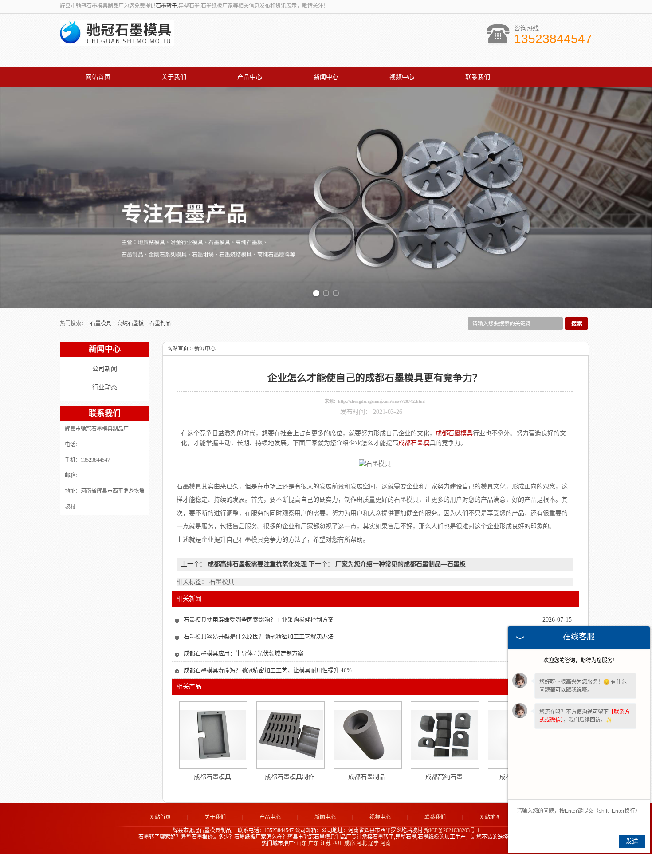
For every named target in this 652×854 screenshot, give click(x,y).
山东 (301, 843)
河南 (385, 843)
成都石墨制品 (366, 777)
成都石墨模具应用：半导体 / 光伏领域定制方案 (243, 653)
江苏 (325, 843)
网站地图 (490, 817)
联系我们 (477, 77)
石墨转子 (166, 6)
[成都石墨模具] (213, 734)
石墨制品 (160, 323)
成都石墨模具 (212, 777)
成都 (349, 843)
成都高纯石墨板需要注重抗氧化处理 (257, 564)
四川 (337, 843)
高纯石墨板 (131, 323)
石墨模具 (101, 323)
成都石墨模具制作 (289, 777)
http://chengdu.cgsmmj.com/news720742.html (381, 401)
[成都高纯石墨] (444, 734)
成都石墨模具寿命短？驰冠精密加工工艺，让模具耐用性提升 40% (268, 670)
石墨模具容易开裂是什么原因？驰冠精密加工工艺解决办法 (259, 636)
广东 (313, 843)
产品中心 (249, 77)
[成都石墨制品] (367, 734)
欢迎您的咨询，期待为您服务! (578, 660)
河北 (361, 843)
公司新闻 (104, 369)
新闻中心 (326, 77)
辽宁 (373, 843)
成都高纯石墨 (444, 777)
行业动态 (104, 387)
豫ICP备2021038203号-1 (451, 830)
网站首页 (98, 77)
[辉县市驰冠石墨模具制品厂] (117, 41)
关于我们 (173, 77)
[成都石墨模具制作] (290, 734)
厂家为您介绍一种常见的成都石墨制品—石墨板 (400, 564)
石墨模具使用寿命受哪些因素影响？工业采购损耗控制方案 (259, 619)
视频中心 (401, 77)
